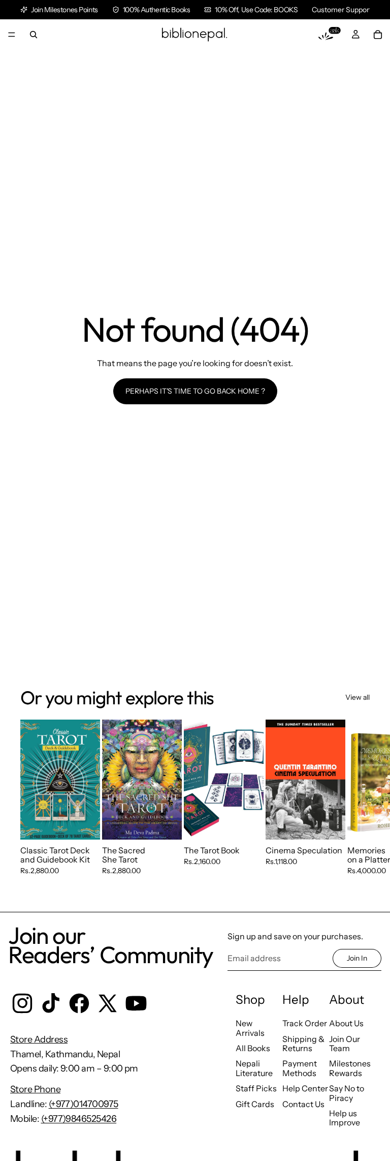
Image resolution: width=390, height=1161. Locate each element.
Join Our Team (344, 1043)
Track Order (304, 1023)
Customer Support (342, 9)
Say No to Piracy (346, 1093)
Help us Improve (344, 1117)
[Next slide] (358, 807)
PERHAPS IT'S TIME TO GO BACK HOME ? (195, 391)
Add (92, 822)
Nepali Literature (254, 1068)
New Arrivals (250, 1027)
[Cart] (378, 34)
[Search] (33, 34)
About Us (346, 1023)
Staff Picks (256, 1088)
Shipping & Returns (303, 1043)
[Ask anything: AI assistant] (329, 34)
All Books (253, 1048)
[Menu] (11, 34)
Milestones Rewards (350, 1068)
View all (357, 697)
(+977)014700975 (83, 1104)
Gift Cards (255, 1104)
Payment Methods (299, 1068)
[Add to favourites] (84, 735)
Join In (357, 958)
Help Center (305, 1088)
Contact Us (303, 1104)
